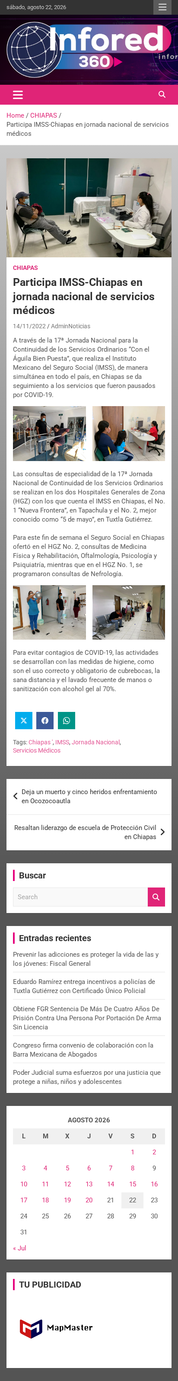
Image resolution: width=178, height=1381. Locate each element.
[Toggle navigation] (17, 95)
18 (45, 1200)
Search (156, 897)
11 (45, 1184)
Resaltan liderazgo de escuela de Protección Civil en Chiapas (85, 832)
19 (67, 1200)
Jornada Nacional (96, 742)
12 (67, 1184)
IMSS (62, 742)
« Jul (19, 1248)
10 (23, 1184)
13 (89, 1184)
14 (110, 1184)
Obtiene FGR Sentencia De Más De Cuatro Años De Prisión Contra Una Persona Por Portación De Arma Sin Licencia (87, 1018)
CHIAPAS (25, 267)
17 (23, 1200)
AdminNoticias (70, 326)
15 (132, 1184)
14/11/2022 (29, 326)
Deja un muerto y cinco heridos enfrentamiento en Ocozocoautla (89, 796)
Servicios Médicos (36, 750)
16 (154, 1184)
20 (89, 1200)
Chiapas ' (41, 742)
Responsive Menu (162, 7)
